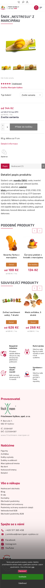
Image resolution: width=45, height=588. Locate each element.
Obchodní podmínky (10, 501)
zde (33, 567)
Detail (11, 264)
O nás (3, 495)
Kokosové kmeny (9, 470)
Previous (34, 231)
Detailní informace (9, 143)
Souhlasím (22, 577)
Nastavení (22, 571)
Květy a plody (7, 457)
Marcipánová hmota (10, 463)
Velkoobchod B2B (9, 510)
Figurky (4, 451)
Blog (3, 492)
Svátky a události (9, 460)
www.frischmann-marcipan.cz (15, 435)
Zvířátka (5, 454)
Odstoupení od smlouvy (12, 504)
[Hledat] (23, 2)
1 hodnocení (17, 84)
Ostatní (4, 473)
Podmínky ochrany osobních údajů (17, 507)
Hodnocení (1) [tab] (17, 166)
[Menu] (41, 7)
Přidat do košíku (23, 127)
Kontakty (5, 498)
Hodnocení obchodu (10, 488)
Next (40, 231)
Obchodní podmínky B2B (12, 514)
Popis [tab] (5, 166)
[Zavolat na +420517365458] (19, 2)
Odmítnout (22, 583)
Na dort (4, 466)
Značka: (12, 87)
